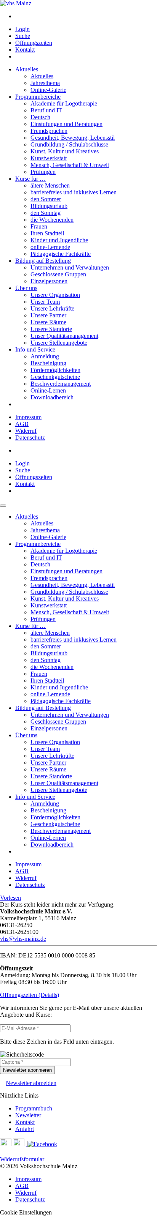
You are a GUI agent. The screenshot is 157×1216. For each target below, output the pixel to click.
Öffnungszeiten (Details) (29, 995)
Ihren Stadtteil (47, 233)
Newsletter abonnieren (27, 1070)
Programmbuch (33, 1108)
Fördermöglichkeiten (55, 370)
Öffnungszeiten (33, 42)
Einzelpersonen (48, 281)
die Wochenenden (52, 219)
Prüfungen (43, 172)
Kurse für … (30, 178)
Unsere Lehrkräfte (52, 308)
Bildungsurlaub (48, 206)
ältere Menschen (50, 185)
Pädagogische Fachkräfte (60, 254)
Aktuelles (26, 69)
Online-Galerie (48, 90)
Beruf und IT (46, 110)
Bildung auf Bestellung (43, 260)
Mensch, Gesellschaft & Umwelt (69, 165)
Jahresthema (45, 83)
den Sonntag (45, 213)
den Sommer (45, 199)
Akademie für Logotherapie (63, 103)
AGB (22, 424)
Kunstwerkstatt (48, 158)
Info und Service (35, 349)
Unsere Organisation (55, 295)
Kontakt (25, 49)
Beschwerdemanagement (60, 383)
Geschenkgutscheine (55, 377)
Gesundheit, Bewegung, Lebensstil (72, 137)
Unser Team (45, 301)
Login (22, 29)
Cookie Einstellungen (26, 1212)
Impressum (28, 417)
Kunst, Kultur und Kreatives (64, 151)
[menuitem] (86, 16)
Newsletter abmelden (31, 1083)
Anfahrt (24, 1129)
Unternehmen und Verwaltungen (69, 267)
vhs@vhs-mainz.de (23, 938)
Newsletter (28, 1115)
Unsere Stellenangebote (58, 342)
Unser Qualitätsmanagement (64, 336)
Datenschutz (30, 437)
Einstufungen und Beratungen (66, 124)
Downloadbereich (52, 397)
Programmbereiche (38, 96)
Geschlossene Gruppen (58, 274)
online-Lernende (50, 247)
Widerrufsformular (22, 1159)
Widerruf (26, 430)
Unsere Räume (48, 322)
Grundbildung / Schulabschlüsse (69, 144)
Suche (22, 36)
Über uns (26, 288)
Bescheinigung (48, 363)
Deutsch (40, 117)
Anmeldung (44, 356)
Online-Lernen (48, 390)
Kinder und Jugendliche (59, 240)
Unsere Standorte (51, 329)
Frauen (38, 226)
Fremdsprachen (48, 131)
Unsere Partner (48, 315)
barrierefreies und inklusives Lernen (73, 192)
